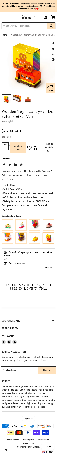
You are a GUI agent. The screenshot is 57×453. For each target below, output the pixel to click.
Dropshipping (28, 443)
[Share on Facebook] (53, 43)
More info (49, 267)
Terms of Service (12, 439)
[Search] (51, 25)
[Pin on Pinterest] (53, 59)
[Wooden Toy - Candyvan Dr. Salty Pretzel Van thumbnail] (6, 99)
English (27, 418)
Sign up (46, 370)
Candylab (8, 121)
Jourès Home (43, 439)
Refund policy (28, 439)
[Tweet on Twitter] (53, 49)
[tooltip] (48, 151)
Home (4, 35)
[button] (47, 146)
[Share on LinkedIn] (53, 54)
